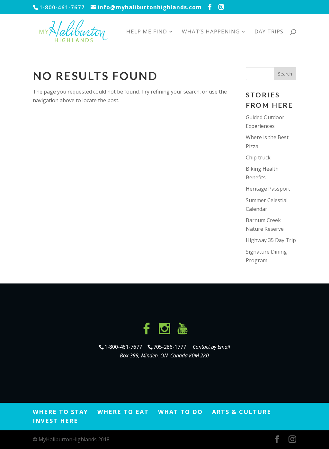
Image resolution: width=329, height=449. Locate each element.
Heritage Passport (268, 188)
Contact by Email (211, 346)
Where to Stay (60, 412)
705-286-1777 (171, 346)
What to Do (180, 412)
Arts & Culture (241, 412)
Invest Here (55, 421)
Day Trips (268, 32)
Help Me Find (146, 32)
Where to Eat (123, 412)
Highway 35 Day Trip (271, 240)
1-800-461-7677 (123, 346)
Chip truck (258, 157)
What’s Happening (211, 32)
